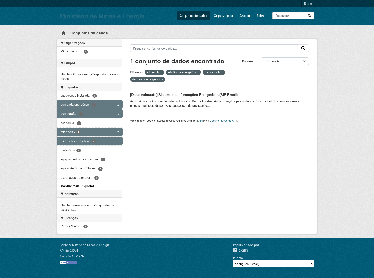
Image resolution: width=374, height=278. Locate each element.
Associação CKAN (72, 256)
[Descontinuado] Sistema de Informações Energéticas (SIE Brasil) (184, 94)
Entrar (308, 3)
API (200, 120)
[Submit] (309, 15)
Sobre (260, 15)
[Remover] (161, 72)
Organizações (223, 15)
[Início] (63, 32)
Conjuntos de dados (193, 15)
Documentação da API (223, 120)
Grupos (245, 15)
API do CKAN (69, 250)
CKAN (240, 250)
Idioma (238, 258)
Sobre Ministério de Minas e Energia (85, 245)
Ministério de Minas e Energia (102, 15)
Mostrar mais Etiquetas (78, 186)
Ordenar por (251, 61)
